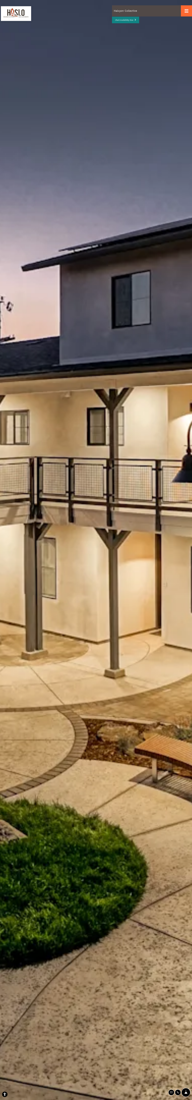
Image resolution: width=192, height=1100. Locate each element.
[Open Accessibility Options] (5, 1094)
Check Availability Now (124, 20)
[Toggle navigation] (186, 10)
